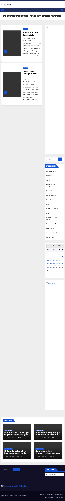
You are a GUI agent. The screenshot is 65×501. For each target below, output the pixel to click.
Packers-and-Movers (52, 224)
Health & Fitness (49, 497)
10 (48, 260)
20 (57, 263)
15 (62, 260)
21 (60, 263)
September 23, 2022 (30, 38)
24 (48, 267)
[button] (59, 10)
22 (62, 263)
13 (57, 260)
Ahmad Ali (20, 437)
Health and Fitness (52, 208)
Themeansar (4, 496)
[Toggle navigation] (31, 9)
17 (48, 263)
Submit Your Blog (59, 497)
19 (54, 263)
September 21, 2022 (30, 77)
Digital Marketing (51, 195)
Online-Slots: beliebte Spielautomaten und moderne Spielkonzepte (16, 453)
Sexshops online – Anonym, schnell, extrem (47, 452)
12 (54, 260)
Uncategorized (50, 237)
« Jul (47, 275)
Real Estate (50, 228)
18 (51, 263)
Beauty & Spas (51, 171)
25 (51, 267)
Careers (48, 180)
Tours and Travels (51, 233)
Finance (48, 204)
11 (51, 260)
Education (49, 200)
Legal (48, 213)
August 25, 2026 (10, 437)
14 (60, 260)
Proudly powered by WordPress (9, 495)
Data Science (50, 191)
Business (25, 29)
